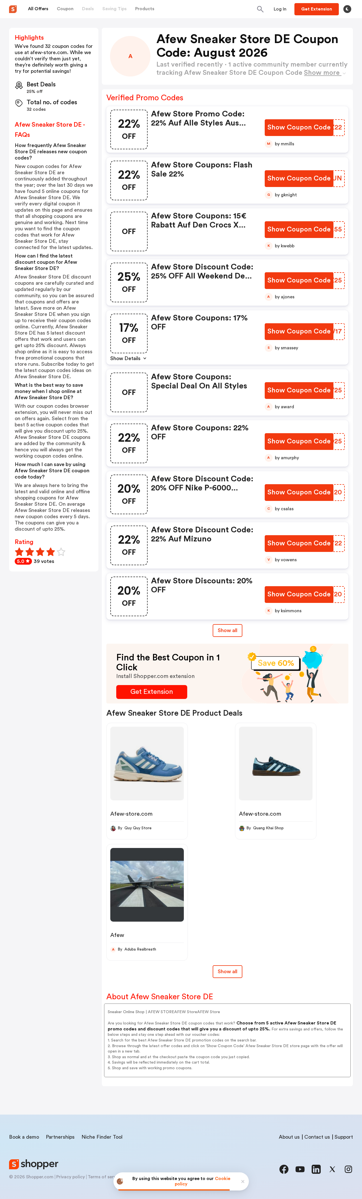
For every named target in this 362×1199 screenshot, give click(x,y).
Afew (117, 935)
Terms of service (105, 1177)
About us (289, 1137)
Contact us (317, 1137)
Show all (227, 630)
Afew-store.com (131, 814)
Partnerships (60, 1137)
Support (344, 1137)
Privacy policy (70, 1177)
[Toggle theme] (347, 9)
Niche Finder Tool (101, 1137)
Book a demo (24, 1137)
